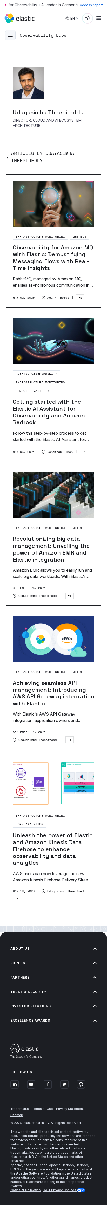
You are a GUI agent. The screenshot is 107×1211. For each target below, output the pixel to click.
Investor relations (30, 1006)
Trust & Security (28, 992)
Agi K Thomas (58, 298)
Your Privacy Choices (60, 1190)
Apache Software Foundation (38, 1173)
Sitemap (16, 1115)
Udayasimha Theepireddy (38, 596)
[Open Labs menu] (10, 35)
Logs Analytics (29, 824)
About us (20, 948)
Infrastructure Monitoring (40, 236)
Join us (17, 963)
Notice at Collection (25, 1190)
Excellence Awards (30, 1020)
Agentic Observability (36, 373)
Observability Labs (43, 35)
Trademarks (19, 1109)
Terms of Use (42, 1109)
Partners (20, 977)
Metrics (79, 236)
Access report (91, 5)
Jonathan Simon (60, 452)
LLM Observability (32, 391)
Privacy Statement (70, 1109)
